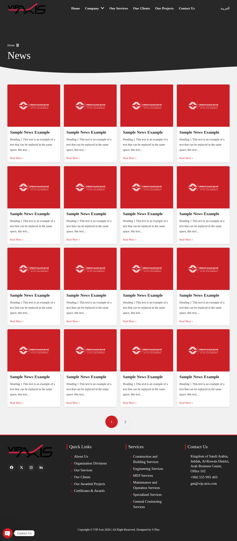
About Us (81, 456)
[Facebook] (11, 467)
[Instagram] (31, 467)
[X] (21, 467)
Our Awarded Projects (89, 484)
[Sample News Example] (33, 105)
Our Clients (82, 477)
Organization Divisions (90, 463)
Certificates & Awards (89, 491)
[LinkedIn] (41, 467)
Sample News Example (30, 132)
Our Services (83, 470)
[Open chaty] (8, 533)
